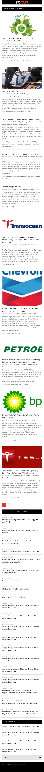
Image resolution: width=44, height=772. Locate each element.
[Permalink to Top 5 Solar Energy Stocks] (22, 78)
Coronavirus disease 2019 (10, 581)
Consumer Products (19, 475)
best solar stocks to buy (12, 111)
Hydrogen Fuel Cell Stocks (13, 61)
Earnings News (10, 722)
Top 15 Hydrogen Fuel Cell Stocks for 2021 (18, 38)
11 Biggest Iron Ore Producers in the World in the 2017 (22, 119)
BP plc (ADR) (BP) (11, 440)
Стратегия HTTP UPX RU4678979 (13, 597)
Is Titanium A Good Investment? (14, 207)
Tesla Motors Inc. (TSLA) (12, 498)
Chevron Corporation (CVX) (13, 333)
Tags (6, 757)
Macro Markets (6, 367)
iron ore (13, 144)
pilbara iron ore (29, 144)
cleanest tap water (13, 179)
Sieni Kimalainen (23, 124)
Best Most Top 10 (18, 94)
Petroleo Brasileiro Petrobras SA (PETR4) (17, 384)
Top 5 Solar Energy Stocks (11, 91)
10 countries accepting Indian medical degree (18, 176)
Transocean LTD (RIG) (12, 264)
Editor (38, 189)
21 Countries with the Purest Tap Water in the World (20, 154)
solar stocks (22, 111)
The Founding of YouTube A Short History (16, 589)
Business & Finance (20, 364)
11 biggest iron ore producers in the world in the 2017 (20, 142)
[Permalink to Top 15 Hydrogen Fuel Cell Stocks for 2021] (22, 25)
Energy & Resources (19, 41)
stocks (29, 111)
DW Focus (22, 2)
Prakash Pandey (6, 247)
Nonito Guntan (33, 313)
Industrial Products (12, 124)
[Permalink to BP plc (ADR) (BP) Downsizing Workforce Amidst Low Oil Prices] (22, 402)
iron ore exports (20, 144)
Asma (29, 41)
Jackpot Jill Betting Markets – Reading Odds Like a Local (20, 551)
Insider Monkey (25, 61)
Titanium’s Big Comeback (11, 187)
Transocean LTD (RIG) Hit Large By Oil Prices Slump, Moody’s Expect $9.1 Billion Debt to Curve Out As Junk (20, 239)
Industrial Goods (29, 189)
